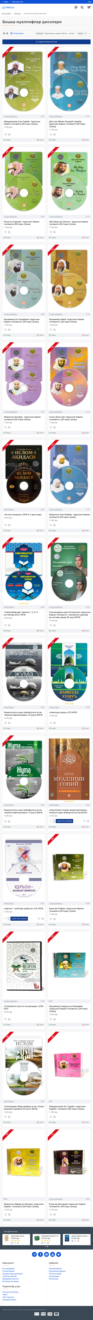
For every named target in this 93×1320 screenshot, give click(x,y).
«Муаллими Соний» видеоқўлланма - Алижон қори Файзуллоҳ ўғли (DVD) (68, 811)
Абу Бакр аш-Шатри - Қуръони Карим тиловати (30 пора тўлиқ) (68, 223)
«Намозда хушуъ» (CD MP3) (63, 712)
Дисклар (17, 13)
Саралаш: (39, 33)
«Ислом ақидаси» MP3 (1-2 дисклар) (22, 514)
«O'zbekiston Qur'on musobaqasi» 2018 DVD (23, 1007)
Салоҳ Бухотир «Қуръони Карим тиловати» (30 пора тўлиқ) (66, 418)
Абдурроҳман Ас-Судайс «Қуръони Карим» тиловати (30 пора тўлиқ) (67, 1107)
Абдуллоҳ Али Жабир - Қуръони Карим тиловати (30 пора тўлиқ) (69, 515)
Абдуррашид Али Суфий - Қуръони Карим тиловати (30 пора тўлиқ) (22, 122)
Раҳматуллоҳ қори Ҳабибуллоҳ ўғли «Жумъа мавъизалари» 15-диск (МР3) (23, 713)
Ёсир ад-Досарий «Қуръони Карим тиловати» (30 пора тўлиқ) (67, 1205)
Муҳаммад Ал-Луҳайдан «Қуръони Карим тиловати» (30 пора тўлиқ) (21, 320)
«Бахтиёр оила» (17, 1236)
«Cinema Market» (10, 116)
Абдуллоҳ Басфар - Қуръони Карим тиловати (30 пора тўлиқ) (22, 418)
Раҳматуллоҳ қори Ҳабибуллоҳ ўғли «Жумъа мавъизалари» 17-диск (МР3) (23, 811)
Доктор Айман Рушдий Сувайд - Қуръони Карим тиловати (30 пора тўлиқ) (67, 124)
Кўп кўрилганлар (10, 1232)
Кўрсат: (80, 33)
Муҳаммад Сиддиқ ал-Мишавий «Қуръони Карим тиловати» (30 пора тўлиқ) (68, 1009)
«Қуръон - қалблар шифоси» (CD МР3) (23, 908)
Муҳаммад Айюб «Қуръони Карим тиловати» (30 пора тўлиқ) (66, 320)
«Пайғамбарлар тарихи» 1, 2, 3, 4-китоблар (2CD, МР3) (21, 613)
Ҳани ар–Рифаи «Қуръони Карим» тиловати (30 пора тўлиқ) (66, 909)
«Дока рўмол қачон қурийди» (80, 1236)
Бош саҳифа (6, 13)
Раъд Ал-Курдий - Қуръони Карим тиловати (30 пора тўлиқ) (21, 223)
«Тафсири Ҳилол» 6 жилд (50, 1236)
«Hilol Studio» (9, 510)
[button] (45, 1246)
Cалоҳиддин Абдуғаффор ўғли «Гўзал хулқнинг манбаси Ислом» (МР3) (24, 1107)
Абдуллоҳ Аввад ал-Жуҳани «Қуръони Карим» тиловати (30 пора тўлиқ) (24, 1205)
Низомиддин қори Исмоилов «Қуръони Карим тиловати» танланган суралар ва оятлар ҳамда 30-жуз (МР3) (69, 615)
